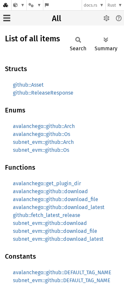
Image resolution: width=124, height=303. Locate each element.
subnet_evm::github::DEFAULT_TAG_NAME (61, 280)
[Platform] (35, 5)
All (56, 18)
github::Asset (28, 85)
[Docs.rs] (5, 5)
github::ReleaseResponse (43, 93)
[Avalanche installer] (19, 5)
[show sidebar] (7, 18)
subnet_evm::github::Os (41, 150)
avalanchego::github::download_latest (58, 207)
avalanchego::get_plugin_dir (47, 183)
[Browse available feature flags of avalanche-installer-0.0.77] (46, 5)
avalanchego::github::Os (41, 134)
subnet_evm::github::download (50, 223)
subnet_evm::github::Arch (43, 142)
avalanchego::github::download (50, 191)
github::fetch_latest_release (46, 215)
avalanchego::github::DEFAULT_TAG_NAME (62, 272)
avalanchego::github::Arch (44, 126)
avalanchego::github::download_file (55, 199)
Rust (111, 5)
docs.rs (90, 5)
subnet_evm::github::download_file (55, 231)
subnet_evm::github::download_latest (58, 239)
